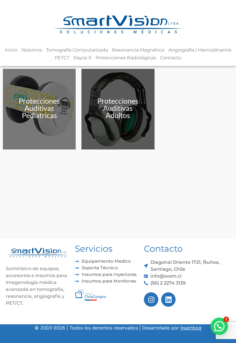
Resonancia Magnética (138, 50)
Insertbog (190, 328)
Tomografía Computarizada (77, 50)
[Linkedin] (168, 299)
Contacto (170, 57)
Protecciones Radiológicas (126, 57)
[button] (219, 326)
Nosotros (31, 50)
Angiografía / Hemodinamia (199, 50)
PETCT (62, 57)
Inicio (11, 50)
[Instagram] (151, 299)
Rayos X (82, 57)
